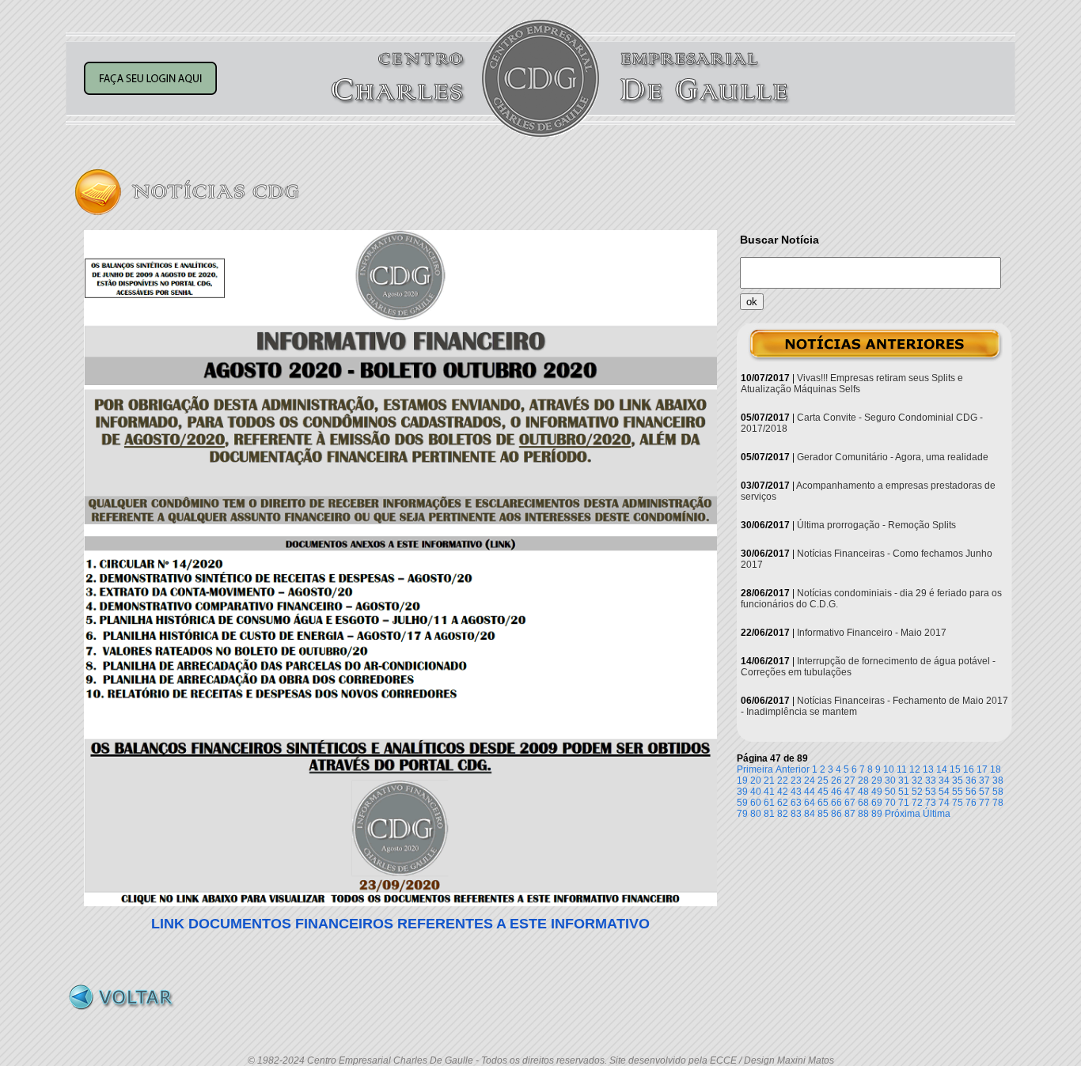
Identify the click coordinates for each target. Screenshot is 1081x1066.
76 (971, 802)
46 (836, 791)
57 (984, 791)
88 (863, 813)
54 (944, 791)
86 (836, 813)
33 (930, 780)
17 (982, 769)
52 (917, 791)
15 (955, 769)
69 (876, 802)
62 (782, 802)
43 (796, 791)
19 (742, 780)
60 (755, 802)
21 (769, 780)
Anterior (793, 769)
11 (902, 769)
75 (957, 802)
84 (809, 813)
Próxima (902, 813)
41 (769, 791)
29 (876, 780)
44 (809, 791)
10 (888, 769)
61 (769, 802)
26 (836, 780)
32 (917, 780)
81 (769, 813)
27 (849, 780)
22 (782, 780)
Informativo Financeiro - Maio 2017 (871, 632)
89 (876, 813)
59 (742, 802)
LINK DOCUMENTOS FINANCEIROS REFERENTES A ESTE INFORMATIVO (400, 924)
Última (936, 813)
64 (809, 802)
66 (836, 802)
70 (890, 802)
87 (849, 813)
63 (796, 802)
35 (957, 780)
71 (903, 802)
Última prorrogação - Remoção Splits (876, 525)
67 (849, 802)
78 (997, 802)
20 (755, 780)
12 (914, 769)
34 (944, 780)
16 (968, 769)
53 (930, 791)
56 (971, 791)
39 (742, 791)
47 (849, 791)
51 (903, 791)
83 (796, 813)
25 (823, 780)
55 (957, 791)
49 (876, 791)
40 (755, 791)
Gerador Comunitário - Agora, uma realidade (892, 457)
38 (997, 780)
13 (928, 769)
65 (823, 802)
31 (903, 780)
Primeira (755, 769)
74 (944, 802)
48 (863, 791)
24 (809, 780)
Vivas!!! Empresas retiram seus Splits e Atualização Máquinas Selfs (852, 383)
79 (742, 813)
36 (971, 780)
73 (930, 802)
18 (995, 769)
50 (890, 791)
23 (796, 780)
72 (917, 802)
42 (782, 791)
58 (997, 791)
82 (782, 813)
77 (984, 802)
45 (823, 791)
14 (941, 769)
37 (984, 780)
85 (823, 813)
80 (755, 813)
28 (863, 780)
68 (863, 802)
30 (890, 780)
